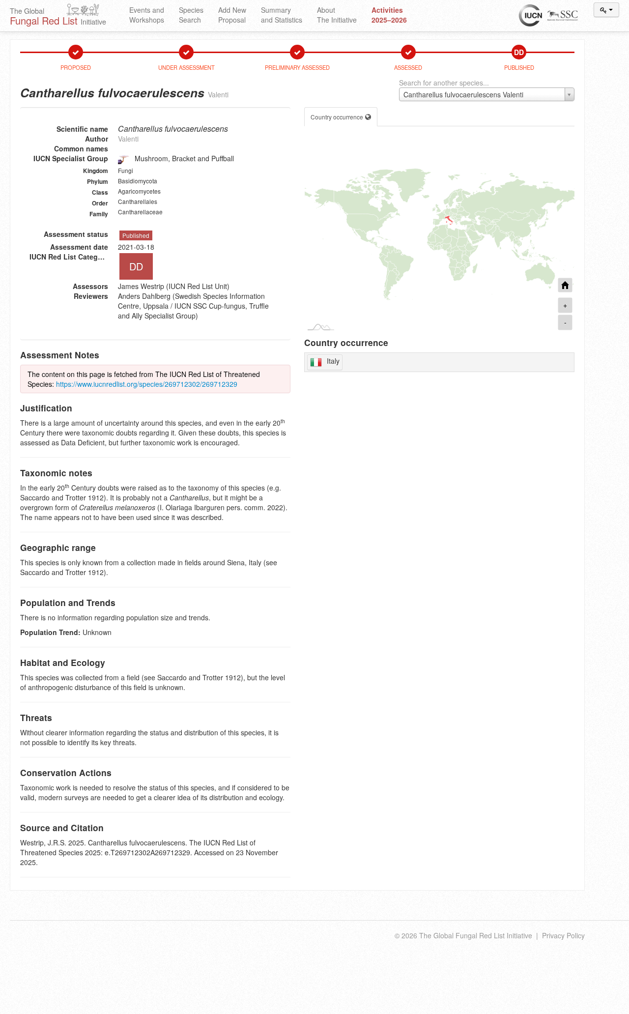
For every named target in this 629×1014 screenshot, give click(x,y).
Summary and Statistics (281, 15)
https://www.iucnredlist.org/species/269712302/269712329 (146, 384)
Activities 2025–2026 (389, 15)
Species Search (191, 15)
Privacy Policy (563, 935)
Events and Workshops (146, 15)
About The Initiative (337, 15)
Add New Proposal (232, 15)
